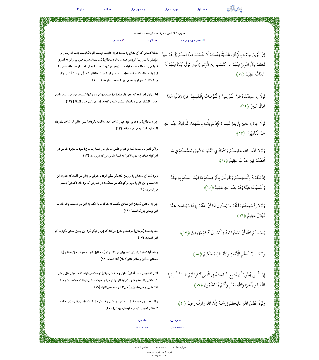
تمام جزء (142, 320)
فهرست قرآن (171, 9)
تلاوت (151, 40)
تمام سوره (175, 320)
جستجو (117, 40)
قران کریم (167, 352)
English (81, 9)
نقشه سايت (161, 347)
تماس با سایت (140, 347)
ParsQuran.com (159, 355)
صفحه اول (202, 9)
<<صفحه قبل (177, 327)
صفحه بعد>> (142, 327)
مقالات (107, 9)
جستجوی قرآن (137, 9)
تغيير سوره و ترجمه (191, 40)
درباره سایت (179, 347)
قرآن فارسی (153, 352)
